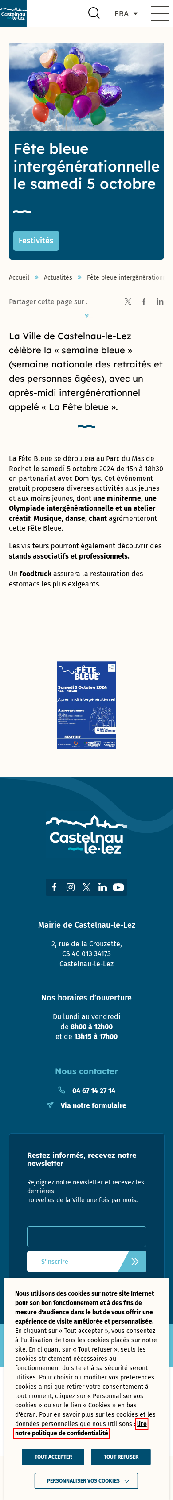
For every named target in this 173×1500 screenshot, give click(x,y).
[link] (13, 13)
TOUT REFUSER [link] (121, 1457)
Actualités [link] (58, 277)
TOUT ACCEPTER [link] (53, 1457)
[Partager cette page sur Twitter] (128, 301)
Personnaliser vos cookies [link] (83, 1481)
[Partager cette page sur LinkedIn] (160, 301)
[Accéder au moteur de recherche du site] (94, 13)
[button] (159, 13)
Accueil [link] (19, 277)
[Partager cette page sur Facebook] (144, 301)
